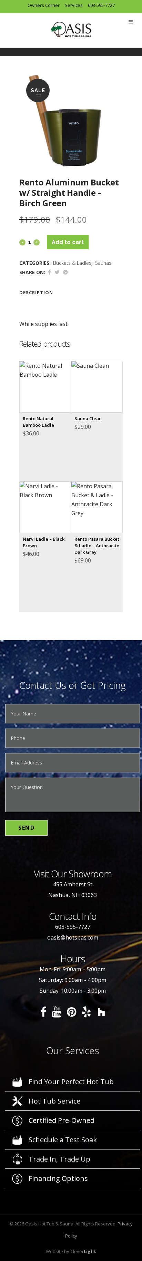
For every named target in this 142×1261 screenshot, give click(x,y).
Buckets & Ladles (72, 263)
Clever (83, 1251)
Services (74, 5)
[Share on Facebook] (49, 272)
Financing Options (58, 1178)
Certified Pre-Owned (61, 1120)
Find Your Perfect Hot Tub (71, 1081)
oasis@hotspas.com (72, 937)
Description (36, 292)
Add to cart (68, 242)
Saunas (103, 263)
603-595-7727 (101, 5)
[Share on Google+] (65, 272)
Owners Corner (44, 5)
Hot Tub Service (54, 1101)
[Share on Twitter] (57, 272)
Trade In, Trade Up (59, 1159)
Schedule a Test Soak (63, 1139)
